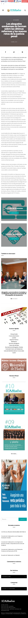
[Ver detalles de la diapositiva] (14, 1)
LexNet (14, 337)
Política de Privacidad (8, 607)
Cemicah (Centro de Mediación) (14, 349)
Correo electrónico (14, 336)
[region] (14, 1)
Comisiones (16, 205)
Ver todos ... (14, 453)
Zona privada (14, 334)
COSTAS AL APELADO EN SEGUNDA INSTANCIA (13, 532)
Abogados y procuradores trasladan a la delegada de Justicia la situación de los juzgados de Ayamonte (14, 293)
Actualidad (16, 20)
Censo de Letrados (14, 345)
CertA (14, 352)
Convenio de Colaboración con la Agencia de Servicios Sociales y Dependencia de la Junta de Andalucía (12, 543)
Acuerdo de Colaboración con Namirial (10, 555)
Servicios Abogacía (14, 343)
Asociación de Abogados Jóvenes (14, 347)
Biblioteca (14, 341)
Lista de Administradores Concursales (14, 351)
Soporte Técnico (14, 339)
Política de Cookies (7, 606)
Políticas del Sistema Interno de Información (11, 609)
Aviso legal (4, 604)
